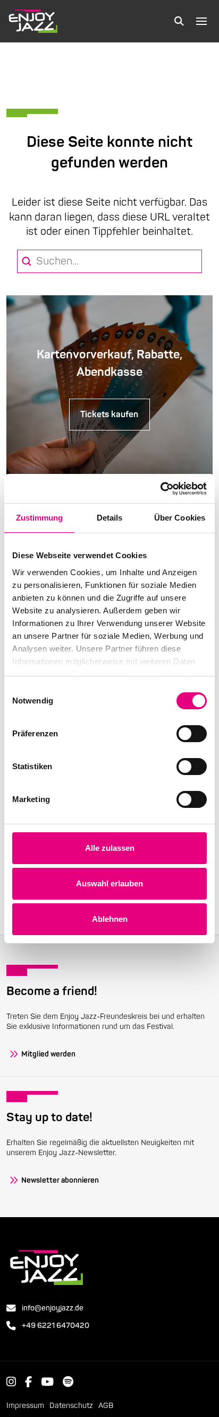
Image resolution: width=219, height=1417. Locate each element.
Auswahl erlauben (109, 883)
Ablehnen (110, 918)
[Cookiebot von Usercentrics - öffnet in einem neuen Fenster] (160, 489)
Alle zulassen (109, 847)
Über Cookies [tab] (179, 517)
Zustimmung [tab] (39, 517)
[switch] (191, 733)
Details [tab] (110, 517)
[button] (179, 21)
